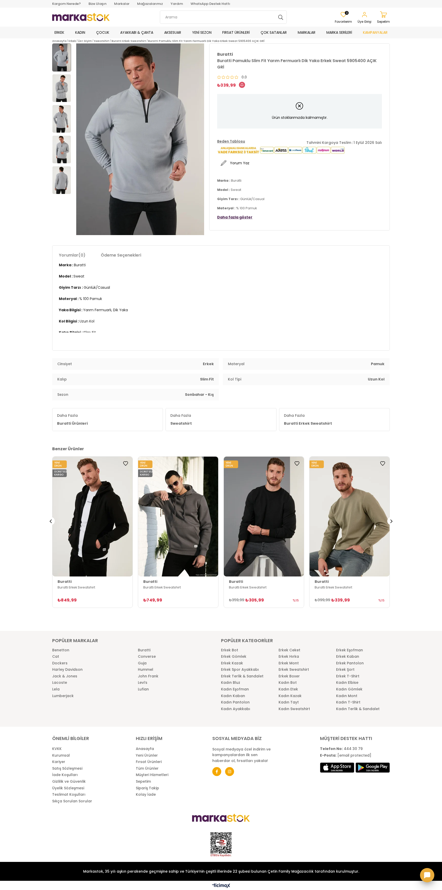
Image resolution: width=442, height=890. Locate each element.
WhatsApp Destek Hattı (210, 3)
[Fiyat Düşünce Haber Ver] (242, 85)
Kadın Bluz (230, 682)
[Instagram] (229, 771)
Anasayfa (145, 748)
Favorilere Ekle (125, 463)
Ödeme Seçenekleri (121, 255)
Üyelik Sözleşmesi (68, 788)
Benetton (60, 650)
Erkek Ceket (289, 650)
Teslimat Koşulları (68, 794)
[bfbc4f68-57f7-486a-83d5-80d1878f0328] (221, 818)
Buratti (144, 650)
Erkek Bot (229, 650)
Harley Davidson (67, 669)
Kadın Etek (288, 689)
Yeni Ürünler (147, 755)
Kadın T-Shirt (348, 702)
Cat (55, 656)
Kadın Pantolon (235, 702)
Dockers (60, 663)
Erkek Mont (289, 663)
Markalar (121, 3)
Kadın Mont (346, 695)
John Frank (148, 676)
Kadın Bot (288, 682)
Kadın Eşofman (235, 689)
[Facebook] (216, 771)
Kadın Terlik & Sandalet (358, 709)
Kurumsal (61, 755)
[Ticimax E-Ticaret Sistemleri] (221, 886)
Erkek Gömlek (233, 656)
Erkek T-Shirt (347, 676)
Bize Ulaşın (97, 3)
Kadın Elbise (347, 682)
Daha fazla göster (234, 217)
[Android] (373, 767)
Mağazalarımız (150, 3)
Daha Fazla (72, 419)
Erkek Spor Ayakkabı (240, 669)
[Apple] (337, 767)
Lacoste (59, 682)
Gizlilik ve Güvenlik (69, 781)
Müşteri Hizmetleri (152, 774)
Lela (56, 689)
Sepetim (143, 781)
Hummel (145, 669)
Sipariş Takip (147, 788)
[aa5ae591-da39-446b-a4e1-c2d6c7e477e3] (221, 844)
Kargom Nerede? (66, 3)
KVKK (57, 748)
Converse (147, 656)
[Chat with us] (427, 875)
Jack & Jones (64, 676)
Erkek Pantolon (350, 663)
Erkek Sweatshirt (294, 669)
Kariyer (58, 761)
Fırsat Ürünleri (149, 761)
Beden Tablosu (231, 141)
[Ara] (281, 17)
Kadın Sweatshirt (294, 709)
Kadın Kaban (233, 695)
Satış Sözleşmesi (67, 768)
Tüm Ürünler (147, 768)
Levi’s (142, 682)
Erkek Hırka (289, 656)
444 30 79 (341, 748)
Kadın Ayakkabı (235, 709)
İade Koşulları (65, 774)
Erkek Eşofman (349, 650)
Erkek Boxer (289, 676)
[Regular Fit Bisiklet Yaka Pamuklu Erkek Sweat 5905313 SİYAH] (264, 517)
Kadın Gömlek (349, 689)
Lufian (143, 689)
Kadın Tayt (289, 702)
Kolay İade (146, 794)
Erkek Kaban (347, 656)
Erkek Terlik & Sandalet (242, 676)
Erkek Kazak (232, 663)
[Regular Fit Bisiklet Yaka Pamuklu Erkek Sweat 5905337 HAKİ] (350, 517)
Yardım (177, 3)
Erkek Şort (345, 669)
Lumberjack (63, 695)
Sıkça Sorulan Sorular (72, 801)
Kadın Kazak (290, 695)
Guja (142, 663)
